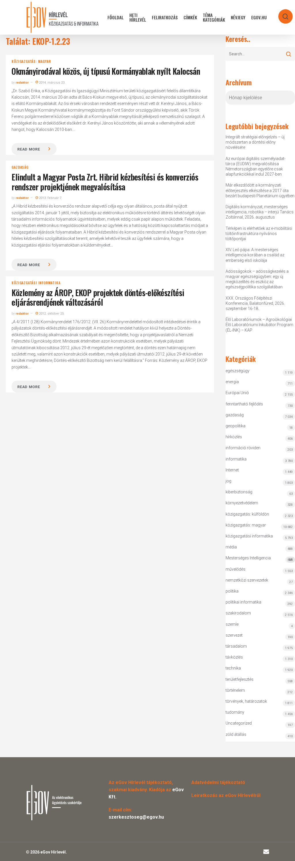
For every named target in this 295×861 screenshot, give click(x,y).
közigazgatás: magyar (31, 61)
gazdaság (20, 167)
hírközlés (234, 437)
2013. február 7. (50, 198)
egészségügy (237, 371)
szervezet (234, 635)
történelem (235, 690)
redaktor (22, 82)
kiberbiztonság (239, 492)
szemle (232, 624)
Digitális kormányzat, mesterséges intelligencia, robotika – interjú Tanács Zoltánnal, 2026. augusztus (260, 211)
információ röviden (243, 447)
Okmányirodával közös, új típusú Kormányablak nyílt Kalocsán (106, 71)
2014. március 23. (51, 82)
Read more (28, 149)
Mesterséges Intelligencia (259, 559)
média (231, 547)
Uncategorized (239, 723)
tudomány (235, 712)
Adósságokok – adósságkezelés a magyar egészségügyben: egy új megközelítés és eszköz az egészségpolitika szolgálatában (257, 279)
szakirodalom (238, 613)
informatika (236, 459)
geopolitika (235, 426)
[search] (281, 14)
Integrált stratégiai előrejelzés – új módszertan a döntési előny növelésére (255, 142)
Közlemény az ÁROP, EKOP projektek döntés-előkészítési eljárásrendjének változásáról (98, 297)
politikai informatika (243, 602)
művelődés (235, 569)
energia (232, 381)
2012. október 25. (51, 313)
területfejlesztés (240, 679)
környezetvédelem (242, 503)
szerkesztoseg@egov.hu (136, 817)
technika (233, 668)
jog (228, 481)
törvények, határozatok (246, 701)
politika (232, 591)
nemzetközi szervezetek (247, 580)
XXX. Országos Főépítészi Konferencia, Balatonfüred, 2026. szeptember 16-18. (255, 303)
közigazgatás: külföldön (247, 514)
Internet (232, 470)
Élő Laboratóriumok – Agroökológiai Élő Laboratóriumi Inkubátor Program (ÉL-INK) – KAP (259, 324)
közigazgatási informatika (36, 283)
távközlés (234, 657)
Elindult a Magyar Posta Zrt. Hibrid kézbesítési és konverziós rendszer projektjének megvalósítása (105, 182)
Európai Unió (237, 392)
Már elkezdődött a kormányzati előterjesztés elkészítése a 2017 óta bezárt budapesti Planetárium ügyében (260, 190)
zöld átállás (236, 734)
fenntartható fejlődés (244, 404)
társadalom (236, 646)
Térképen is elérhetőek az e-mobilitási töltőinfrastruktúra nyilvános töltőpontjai (259, 233)
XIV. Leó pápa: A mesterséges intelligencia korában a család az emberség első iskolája (255, 254)
